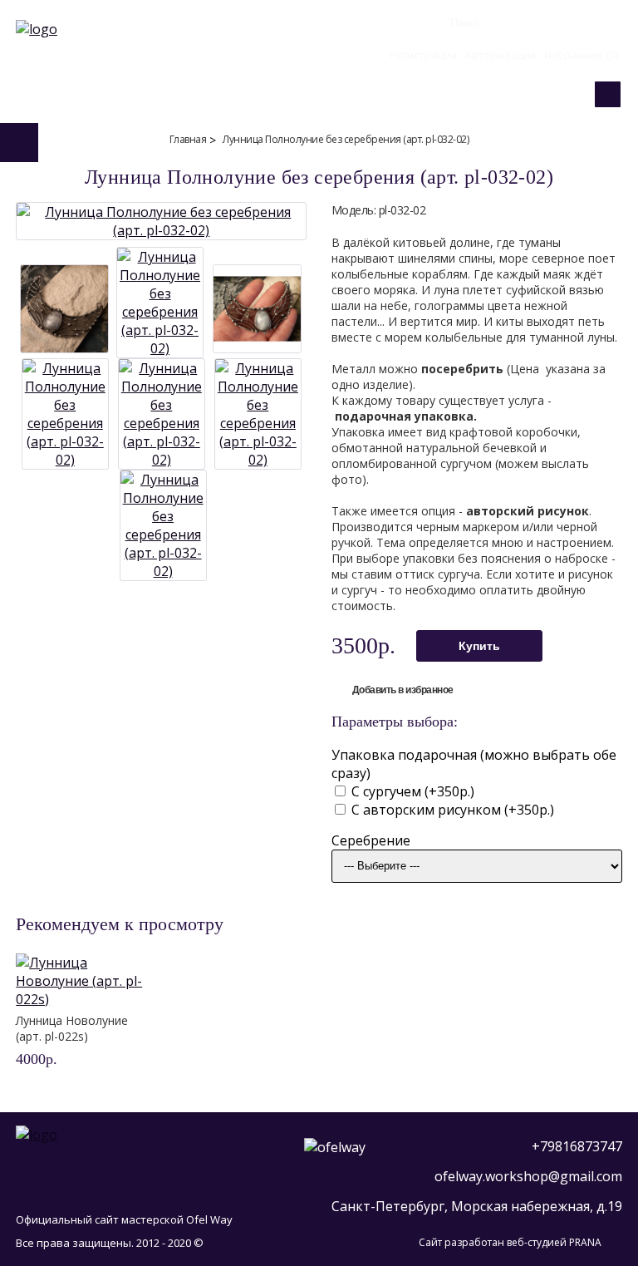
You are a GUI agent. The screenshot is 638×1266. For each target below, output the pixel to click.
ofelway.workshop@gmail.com (528, 1176)
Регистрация (423, 54)
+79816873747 (577, 1146)
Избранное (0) (581, 54)
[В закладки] (119, 1060)
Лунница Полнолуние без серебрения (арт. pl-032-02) (346, 139)
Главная (188, 139)
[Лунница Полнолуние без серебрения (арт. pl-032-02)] (161, 230)
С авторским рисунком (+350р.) (451, 809)
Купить (479, 646)
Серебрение (370, 840)
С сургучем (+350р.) (411, 791)
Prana (585, 1242)
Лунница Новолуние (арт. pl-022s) (72, 1028)
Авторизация (500, 54)
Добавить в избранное (403, 690)
